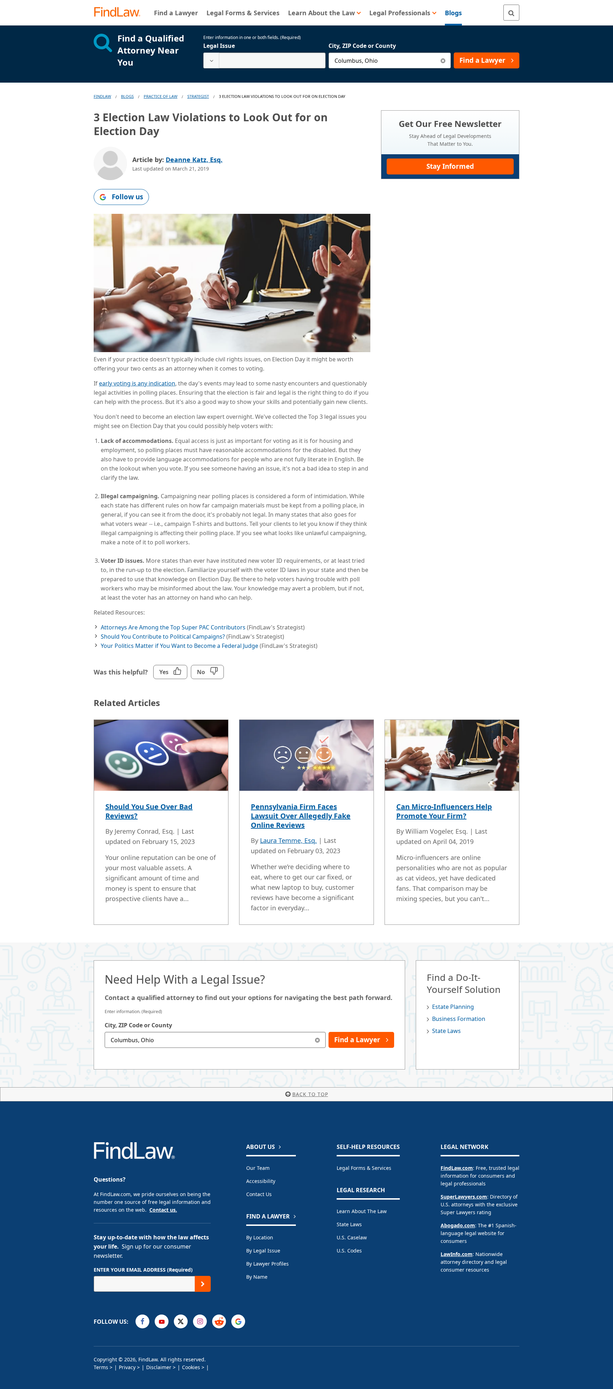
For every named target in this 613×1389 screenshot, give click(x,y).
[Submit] (203, 1284)
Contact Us (259, 1194)
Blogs (127, 96)
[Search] (511, 13)
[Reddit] (219, 1321)
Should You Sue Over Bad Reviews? (149, 811)
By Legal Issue (263, 1250)
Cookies (191, 1367)
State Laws (446, 1031)
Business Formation (458, 1019)
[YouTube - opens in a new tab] (162, 1321)
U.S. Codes (349, 1250)
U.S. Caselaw (352, 1237)
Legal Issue (219, 46)
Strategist (198, 96)
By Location (259, 1237)
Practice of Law (160, 96)
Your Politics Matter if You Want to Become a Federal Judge (179, 646)
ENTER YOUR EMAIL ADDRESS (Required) (143, 1269)
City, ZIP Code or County (362, 46)
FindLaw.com (457, 1168)
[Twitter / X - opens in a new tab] (181, 1321)
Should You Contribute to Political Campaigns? (163, 636)
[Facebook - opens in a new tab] (142, 1321)
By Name (256, 1276)
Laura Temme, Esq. (288, 840)
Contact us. (163, 1209)
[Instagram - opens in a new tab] (200, 1321)
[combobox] (264, 60)
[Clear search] (443, 60)
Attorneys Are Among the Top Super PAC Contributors (173, 627)
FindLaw (102, 96)
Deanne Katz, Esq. (194, 159)
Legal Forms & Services (364, 1168)
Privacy (127, 1367)
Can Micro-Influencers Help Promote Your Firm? (444, 811)
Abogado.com (458, 1225)
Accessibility (260, 1181)
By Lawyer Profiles (267, 1263)
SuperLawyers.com (464, 1196)
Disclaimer (158, 1367)
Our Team (258, 1168)
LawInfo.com (457, 1254)
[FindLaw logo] (120, 12)
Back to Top (310, 1094)
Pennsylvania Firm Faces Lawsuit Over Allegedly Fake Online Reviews (300, 816)
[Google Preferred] (238, 1321)
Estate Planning (453, 1007)
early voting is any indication (137, 383)
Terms (101, 1367)
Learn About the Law (362, 1211)
